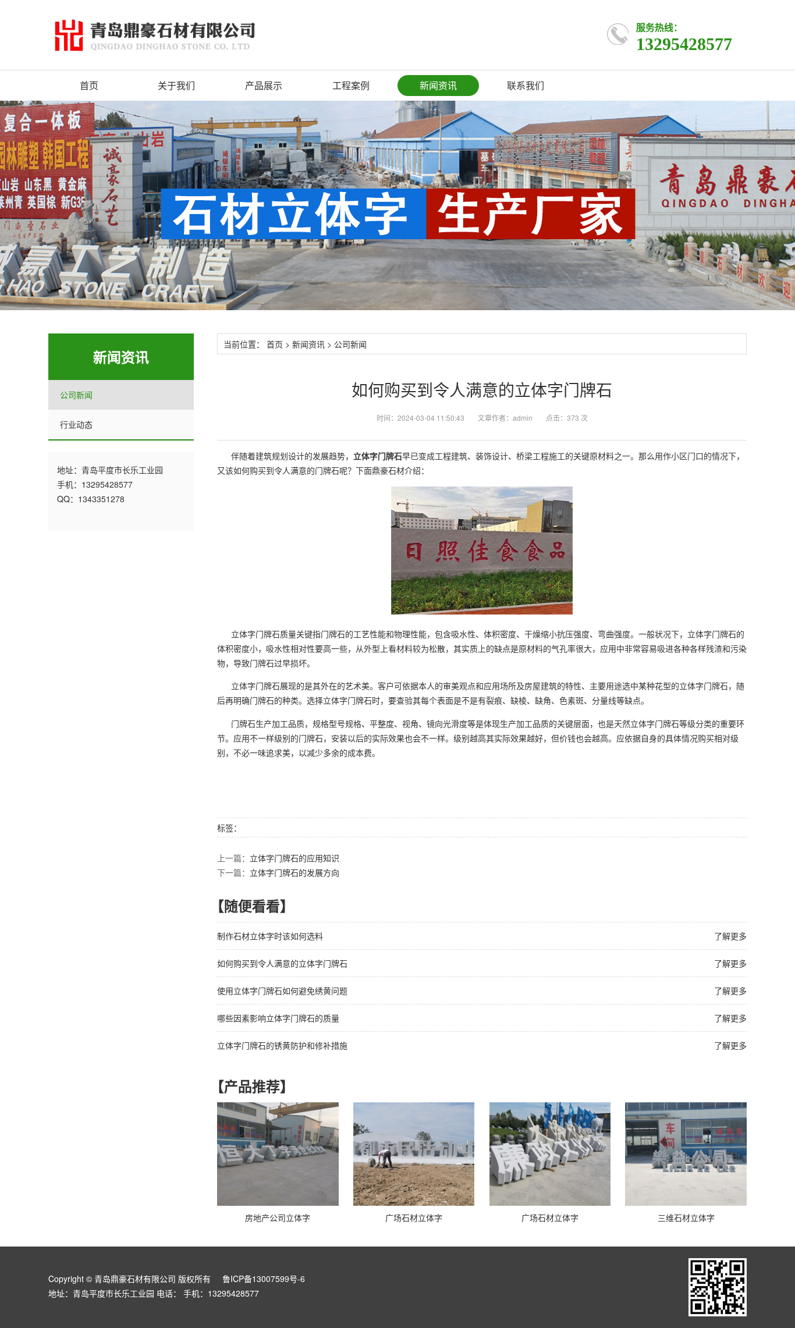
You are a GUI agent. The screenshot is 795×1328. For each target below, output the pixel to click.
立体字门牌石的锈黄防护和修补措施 (282, 1045)
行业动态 (76, 424)
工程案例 (351, 85)
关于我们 (176, 85)
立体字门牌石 (654, 723)
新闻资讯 (438, 85)
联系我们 (525, 85)
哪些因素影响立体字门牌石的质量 (278, 1018)
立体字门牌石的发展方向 (294, 872)
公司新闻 (76, 394)
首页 (89, 85)
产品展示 (263, 85)
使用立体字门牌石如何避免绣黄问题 (282, 990)
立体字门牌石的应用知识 (294, 858)
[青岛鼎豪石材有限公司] (211, 35)
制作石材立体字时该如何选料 (270, 936)
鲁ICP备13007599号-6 (263, 1278)
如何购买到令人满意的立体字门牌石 (282, 963)
